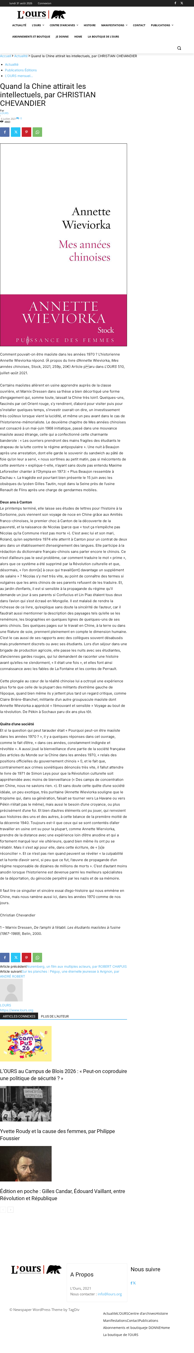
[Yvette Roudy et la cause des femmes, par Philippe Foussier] (63, 1103)
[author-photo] (11, 1000)
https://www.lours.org (16, 1010)
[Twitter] (182, 3)
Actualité (21, 56)
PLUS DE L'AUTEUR (55, 1016)
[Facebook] (175, 3)
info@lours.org (110, 1294)
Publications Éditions (21, 70)
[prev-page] (3, 1210)
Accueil (5, 56)
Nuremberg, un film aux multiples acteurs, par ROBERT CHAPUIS (77, 966)
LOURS (4, 113)
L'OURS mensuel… (19, 76)
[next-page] (10, 1210)
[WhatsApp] (37, 132)
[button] (179, 48)
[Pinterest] (26, 132)
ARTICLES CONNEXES (19, 1016)
